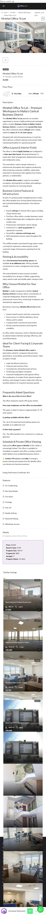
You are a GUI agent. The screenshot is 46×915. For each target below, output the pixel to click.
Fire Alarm (9, 497)
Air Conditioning (11, 486)
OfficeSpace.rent (18, 459)
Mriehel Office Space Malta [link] (16, 682)
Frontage (8, 502)
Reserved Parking (11, 519)
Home (5, 12)
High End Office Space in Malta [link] (17, 642)
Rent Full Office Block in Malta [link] (17, 723)
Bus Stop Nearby (11, 491)
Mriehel (23, 396)
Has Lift (8, 508)
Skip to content (6, 1)
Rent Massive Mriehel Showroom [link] (18, 602)
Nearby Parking (11, 513)
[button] (43, 18)
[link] (23, 595)
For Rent (12, 12)
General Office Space (24, 12)
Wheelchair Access (12, 524)
